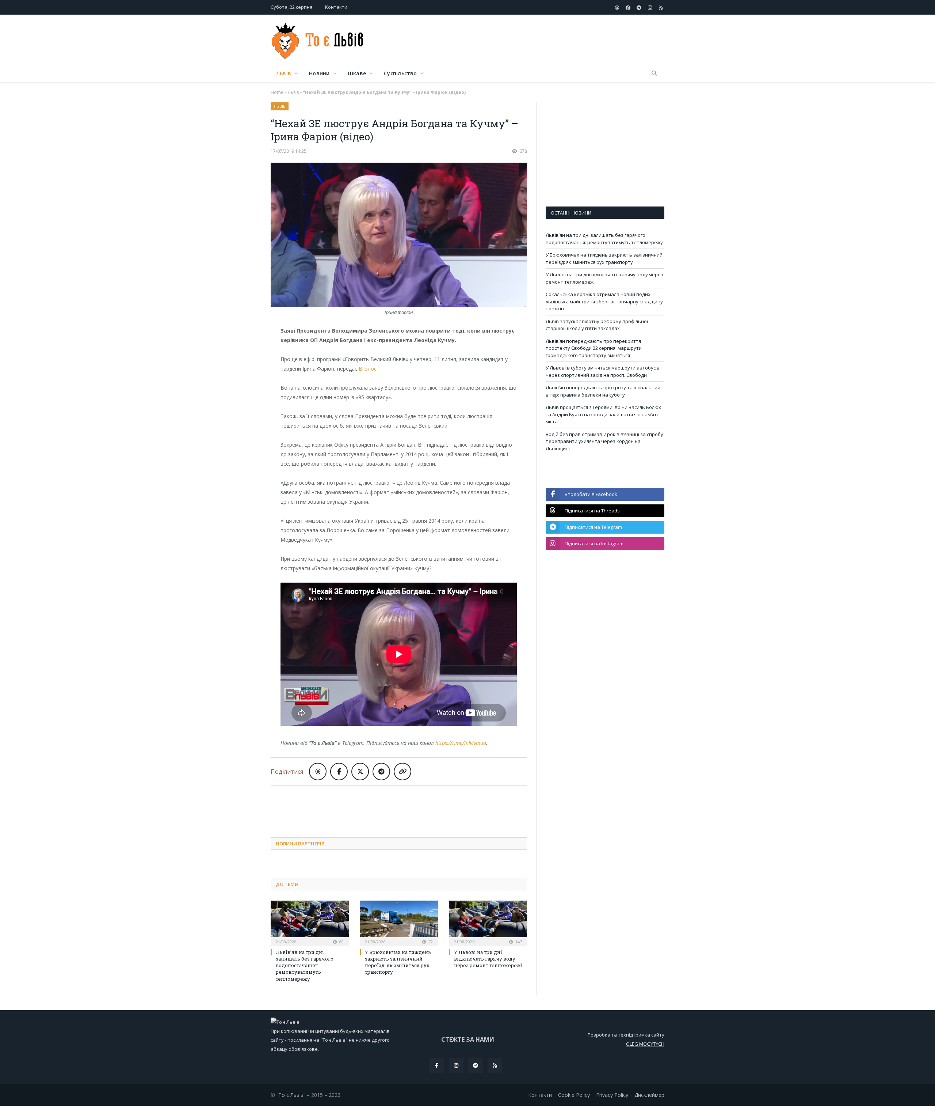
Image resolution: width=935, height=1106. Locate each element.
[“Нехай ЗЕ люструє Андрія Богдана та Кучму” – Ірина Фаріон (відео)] (399, 236)
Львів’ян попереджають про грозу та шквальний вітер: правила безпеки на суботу (603, 391)
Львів (283, 73)
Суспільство (400, 73)
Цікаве (357, 73)
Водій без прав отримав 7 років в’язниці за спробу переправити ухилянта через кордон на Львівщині (604, 441)
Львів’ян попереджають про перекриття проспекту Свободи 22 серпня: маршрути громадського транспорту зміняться (594, 348)
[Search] (654, 73)
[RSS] (495, 1065)
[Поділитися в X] (360, 771)
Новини (319, 73)
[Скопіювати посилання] (402, 771)
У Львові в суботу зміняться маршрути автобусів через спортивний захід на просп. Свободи (603, 371)
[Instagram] (456, 1065)
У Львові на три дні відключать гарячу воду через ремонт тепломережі (488, 959)
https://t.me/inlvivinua (460, 742)
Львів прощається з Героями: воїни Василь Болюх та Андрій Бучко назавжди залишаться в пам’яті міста (603, 414)
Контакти (336, 7)
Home (277, 92)
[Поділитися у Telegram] (381, 771)
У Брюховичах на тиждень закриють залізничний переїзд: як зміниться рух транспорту (398, 962)
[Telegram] (475, 1065)
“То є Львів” (290, 1094)
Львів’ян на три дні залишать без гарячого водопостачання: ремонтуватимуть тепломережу (304, 965)
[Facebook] (437, 1065)
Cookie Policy (574, 1094)
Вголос (368, 368)
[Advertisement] (531, 39)
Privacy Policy (612, 1094)
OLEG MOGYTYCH (645, 1044)
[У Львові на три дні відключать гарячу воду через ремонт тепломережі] (488, 922)
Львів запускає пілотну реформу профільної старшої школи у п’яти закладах (597, 325)
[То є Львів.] (318, 39)
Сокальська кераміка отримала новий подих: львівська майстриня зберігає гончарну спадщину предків (604, 301)
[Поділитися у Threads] (318, 771)
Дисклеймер (649, 1094)
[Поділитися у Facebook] (339, 771)
